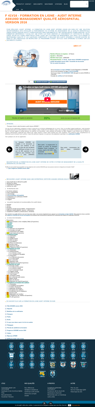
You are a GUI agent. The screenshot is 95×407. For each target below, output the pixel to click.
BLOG (66, 4)
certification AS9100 (74, 134)
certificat (60, 76)
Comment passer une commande (8, 388)
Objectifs (9, 308)
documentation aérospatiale (16, 195)
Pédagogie (10, 325)
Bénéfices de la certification (15, 311)
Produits (19, 4)
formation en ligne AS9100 (62, 69)
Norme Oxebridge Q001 (78, 390)
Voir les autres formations (57, 63)
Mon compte (37, 4)
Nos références (29, 388)
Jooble (26, 395)
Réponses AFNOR (12, 336)
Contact (28, 4)
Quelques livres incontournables (11, 391)
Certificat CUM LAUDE (31, 392)
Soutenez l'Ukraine (7, 397)
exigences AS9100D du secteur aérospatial (18, 215)
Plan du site (74, 388)
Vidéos (9, 333)
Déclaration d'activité (54, 393)
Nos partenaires (6, 395)
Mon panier (49, 4)
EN (22, 9)
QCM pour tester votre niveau (15, 338)
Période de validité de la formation (17, 327)
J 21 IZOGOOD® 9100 (67, 73)
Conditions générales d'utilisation (54, 388)
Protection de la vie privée (56, 391)
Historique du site (76, 392)
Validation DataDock (31, 390)
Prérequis (10, 314)
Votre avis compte (30, 394)
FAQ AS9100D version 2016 (15, 306)
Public (9, 317)
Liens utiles (51, 397)
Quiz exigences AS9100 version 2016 (18, 168)
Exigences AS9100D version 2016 (16, 330)
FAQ (2, 393)
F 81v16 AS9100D (73, 71)
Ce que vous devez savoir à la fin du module (20, 322)
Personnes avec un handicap (57, 395)
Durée (8, 319)
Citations (58, 4)
